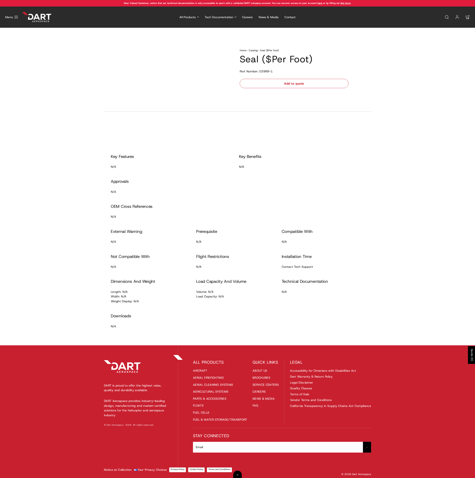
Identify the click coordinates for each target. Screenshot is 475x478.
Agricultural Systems (210, 392)
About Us (260, 371)
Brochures (261, 378)
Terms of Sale (299, 394)
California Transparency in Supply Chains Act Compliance (330, 406)
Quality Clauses (301, 388)
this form (345, 3)
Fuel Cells (201, 413)
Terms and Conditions (219, 469)
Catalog (253, 50)
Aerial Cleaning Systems (213, 385)
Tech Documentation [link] (219, 17)
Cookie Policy (196, 469)
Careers (247, 17)
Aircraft (200, 371)
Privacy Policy (177, 469)
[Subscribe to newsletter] (367, 447)
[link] (457, 17)
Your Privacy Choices (152, 470)
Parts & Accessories (209, 399)
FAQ (255, 405)
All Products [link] (187, 17)
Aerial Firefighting (208, 378)
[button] (12, 17)
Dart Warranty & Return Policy (311, 377)
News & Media (269, 17)
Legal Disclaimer (301, 382)
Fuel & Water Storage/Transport (220, 420)
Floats (198, 405)
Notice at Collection (118, 470)
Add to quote (294, 83)
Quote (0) (472, 355)
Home (243, 50)
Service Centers (266, 385)
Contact (290, 17)
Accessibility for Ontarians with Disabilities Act (323, 371)
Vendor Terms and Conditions (311, 400)
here (319, 3)
